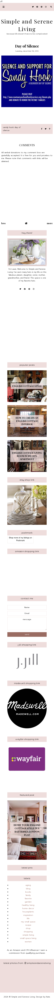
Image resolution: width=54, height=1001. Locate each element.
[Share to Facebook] (41, 129)
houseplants (28, 911)
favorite (28, 898)
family (28, 895)
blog (28, 888)
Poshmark (20, 540)
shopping (28, 931)
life (28, 918)
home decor (28, 908)
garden (28, 901)
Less (3, 223)
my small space (28, 921)
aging (28, 885)
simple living (28, 934)
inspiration (28, 915)
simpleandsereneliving (39, 963)
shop (28, 928)
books (28, 891)
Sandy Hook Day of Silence (12, 129)
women (28, 941)
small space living (28, 938)
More (50, 223)
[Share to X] (45, 129)
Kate (48, 997)
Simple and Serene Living (23, 997)
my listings (25, 537)
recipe (28, 925)
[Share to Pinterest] (49, 129)
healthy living (28, 905)
